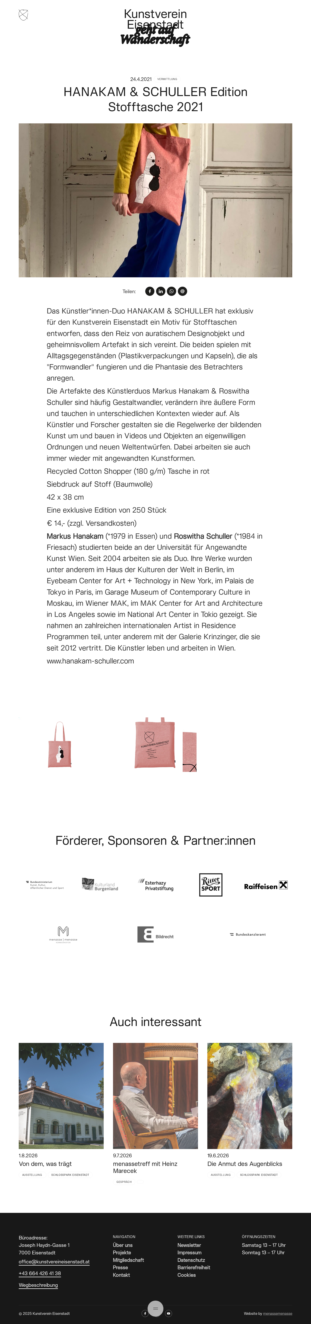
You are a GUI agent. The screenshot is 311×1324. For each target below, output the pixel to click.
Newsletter (189, 1245)
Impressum (189, 1252)
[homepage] (23, 14)
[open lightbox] (155, 200)
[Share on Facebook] (150, 291)
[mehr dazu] (61, 1096)
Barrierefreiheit (193, 1267)
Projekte (122, 1252)
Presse (120, 1267)
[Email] (182, 291)
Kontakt (121, 1275)
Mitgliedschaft (128, 1260)
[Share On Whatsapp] (171, 291)
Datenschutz (191, 1260)
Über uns (123, 1245)
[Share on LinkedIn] (160, 291)
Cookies (186, 1275)
